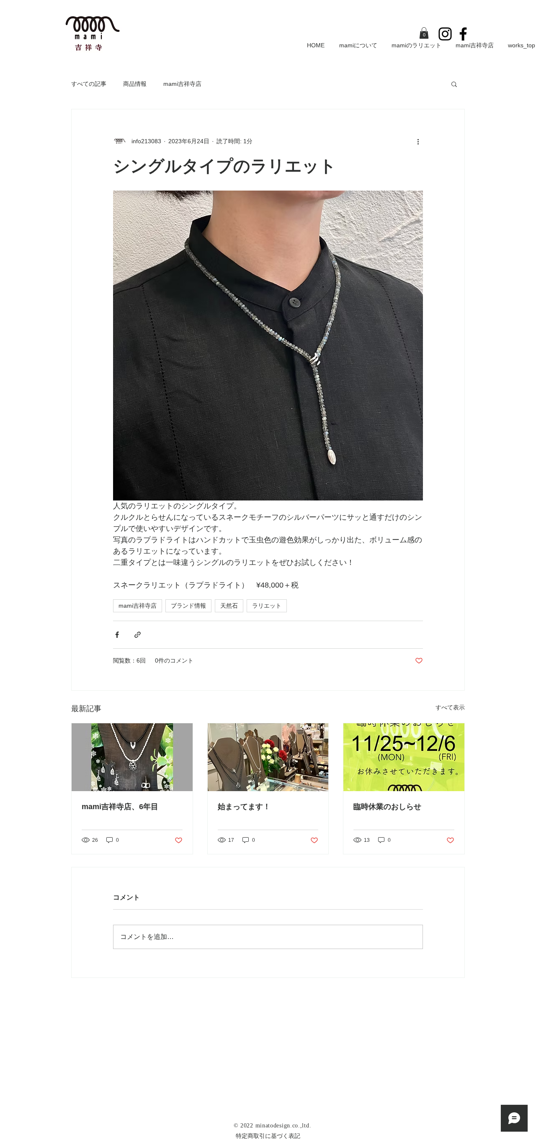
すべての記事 (88, 83)
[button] (424, 33)
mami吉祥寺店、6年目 (120, 806)
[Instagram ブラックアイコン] (445, 34)
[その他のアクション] (418, 141)
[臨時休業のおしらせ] (403, 757)
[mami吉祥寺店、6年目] (132, 757)
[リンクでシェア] (138, 635)
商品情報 (135, 83)
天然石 (229, 605)
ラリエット (266, 605)
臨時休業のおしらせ (387, 806)
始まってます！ (244, 806)
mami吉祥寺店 (182, 83)
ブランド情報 (188, 605)
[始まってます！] (268, 757)
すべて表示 (450, 707)
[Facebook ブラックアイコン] (463, 34)
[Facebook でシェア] (117, 635)
